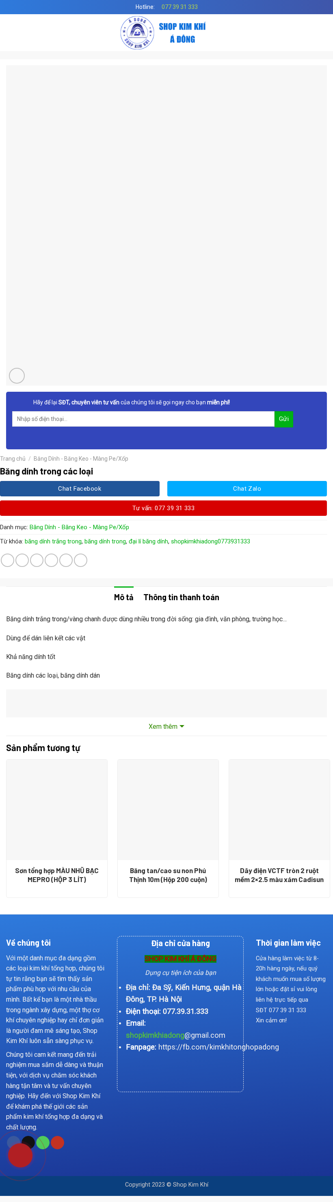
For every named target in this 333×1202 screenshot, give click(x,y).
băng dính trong (105, 541)
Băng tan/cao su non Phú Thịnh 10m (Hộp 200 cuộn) (168, 874)
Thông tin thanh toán (181, 597)
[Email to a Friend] (51, 560)
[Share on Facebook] (22, 560)
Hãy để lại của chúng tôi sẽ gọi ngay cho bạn (131, 402)
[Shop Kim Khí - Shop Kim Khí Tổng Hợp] (167, 32)
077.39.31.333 (185, 1011)
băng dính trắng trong (53, 541)
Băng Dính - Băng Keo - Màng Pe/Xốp (81, 458)
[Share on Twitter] (36, 560)
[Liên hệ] (14, 1154)
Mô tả (124, 597)
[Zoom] (17, 376)
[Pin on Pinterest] (66, 560)
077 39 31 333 (180, 7)
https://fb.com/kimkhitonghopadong (218, 1047)
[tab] (124, 596)
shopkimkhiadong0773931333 (210, 541)
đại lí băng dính (148, 541)
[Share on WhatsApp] (7, 560)
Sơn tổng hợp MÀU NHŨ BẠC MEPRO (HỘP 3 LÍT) (57, 874)
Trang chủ (13, 458)
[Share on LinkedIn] (80, 560)
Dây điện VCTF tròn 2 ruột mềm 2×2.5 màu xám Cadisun (279, 874)
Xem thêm (163, 726)
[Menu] (11, 33)
